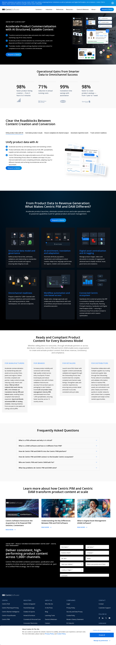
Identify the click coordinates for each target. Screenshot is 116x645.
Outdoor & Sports (29, 612)
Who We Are (49, 604)
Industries (49, 9)
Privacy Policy (49, 634)
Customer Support (105, 608)
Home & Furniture (29, 615)
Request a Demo (107, 9)
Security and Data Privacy (74, 612)
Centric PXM (6, 619)
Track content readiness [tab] (98, 133)
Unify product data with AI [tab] (14, 133)
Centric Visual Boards (9, 615)
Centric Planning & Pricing (10, 608)
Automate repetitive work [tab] (79, 133)
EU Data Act (70, 623)
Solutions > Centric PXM (96, 2)
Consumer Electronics (30, 623)
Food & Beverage (29, 608)
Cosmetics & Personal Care (32, 619)
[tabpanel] (58, 158)
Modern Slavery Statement (74, 619)
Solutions (39, 9)
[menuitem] (11, 604)
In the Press (49, 608)
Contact (101, 604)
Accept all (102, 635)
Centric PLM (6, 604)
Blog (46, 612)
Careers (47, 623)
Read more (9, 530)
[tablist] (56, 133)
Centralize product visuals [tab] (33, 133)
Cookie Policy (61, 634)
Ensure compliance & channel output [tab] (56, 133)
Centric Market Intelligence (10, 612)
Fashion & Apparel (29, 604)
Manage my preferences (101, 640)
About (93, 9)
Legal (68, 604)
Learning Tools (50, 615)
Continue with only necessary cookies (102, 630)
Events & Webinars (83, 9)
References (59, 9)
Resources (69, 9)
